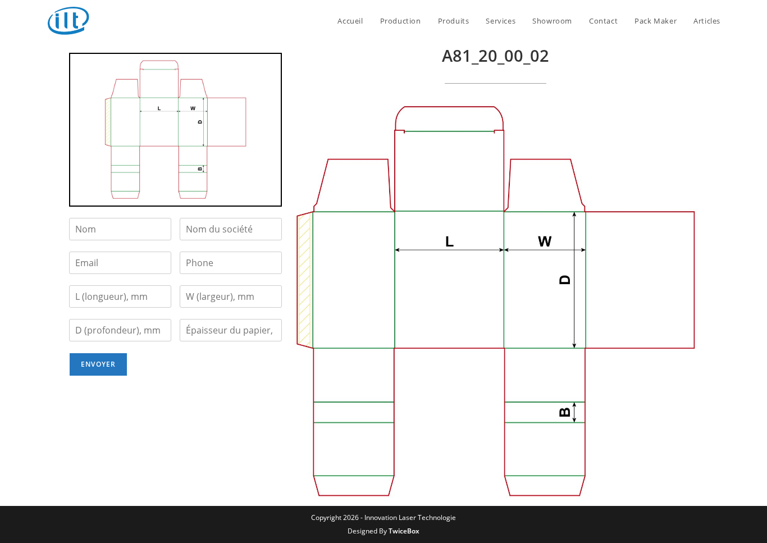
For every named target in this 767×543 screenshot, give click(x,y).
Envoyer (98, 364)
